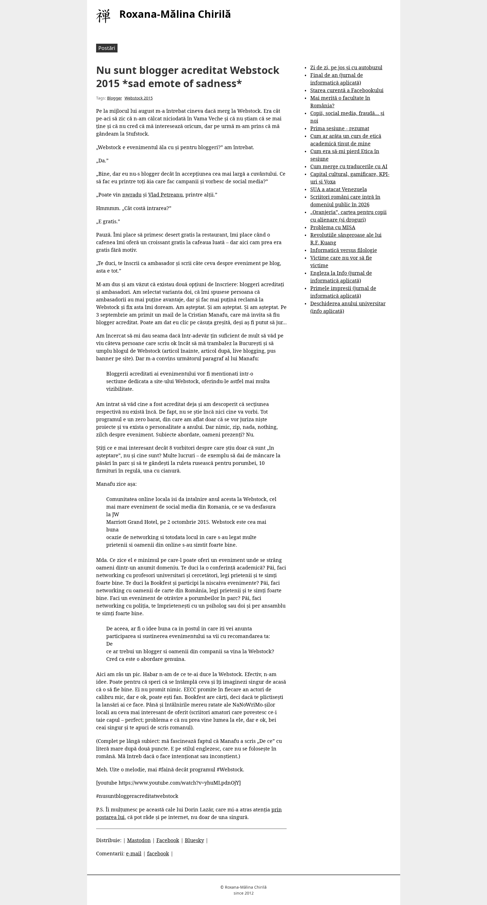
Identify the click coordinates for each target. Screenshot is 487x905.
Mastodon (139, 840)
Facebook (167, 840)
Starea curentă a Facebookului (347, 90)
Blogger (114, 98)
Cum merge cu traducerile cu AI (349, 166)
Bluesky (194, 840)
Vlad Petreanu (165, 194)
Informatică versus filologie (343, 250)
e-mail (133, 853)
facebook (158, 853)
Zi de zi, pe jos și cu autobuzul (346, 67)
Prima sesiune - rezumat (339, 128)
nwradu (131, 194)
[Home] (103, 16)
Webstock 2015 (139, 98)
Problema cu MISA (332, 227)
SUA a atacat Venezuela (338, 189)
